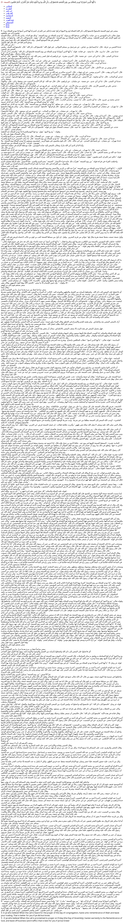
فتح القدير (10, 20)
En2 (7, 27)
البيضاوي (9, 15)
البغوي (8, 18)
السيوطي (9, 22)
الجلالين (9, 6)
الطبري (9, 9)
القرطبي (9, 13)
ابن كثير (9, 11)
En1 (7, 25)
